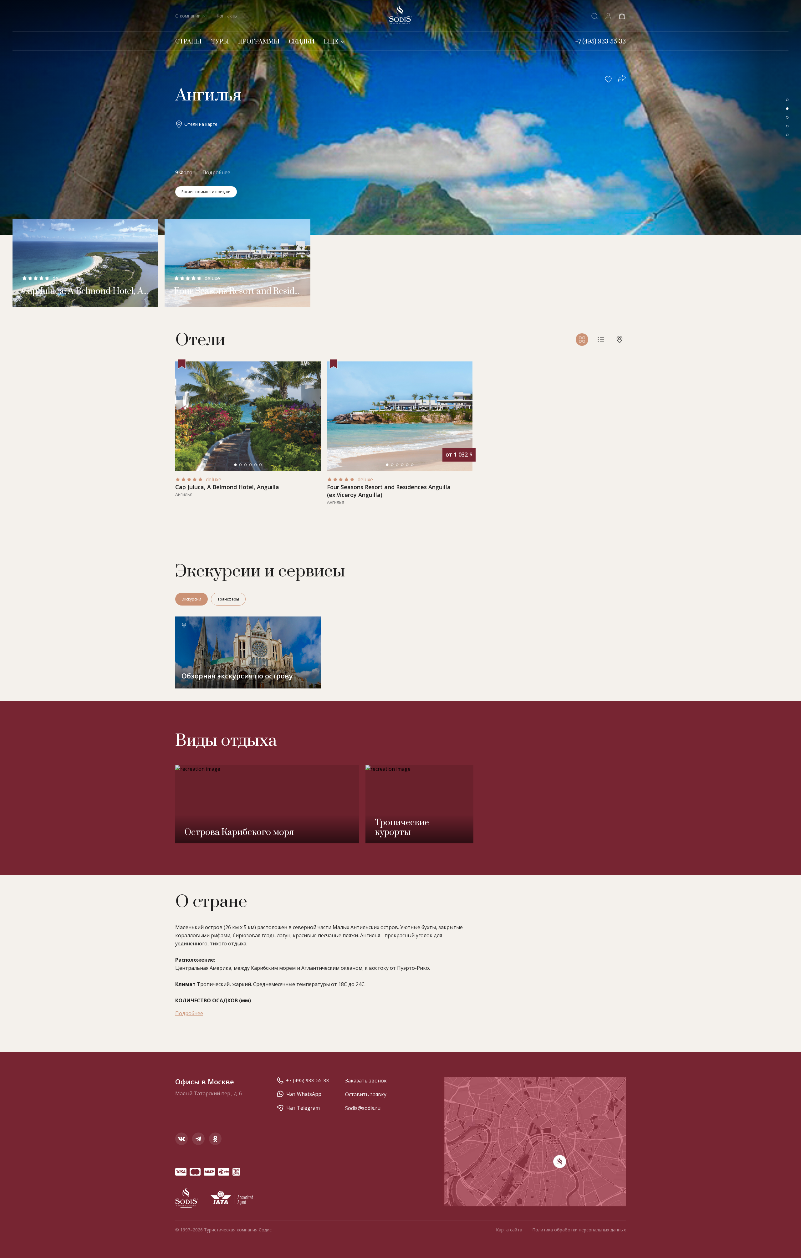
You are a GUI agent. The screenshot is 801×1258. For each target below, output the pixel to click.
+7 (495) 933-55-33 (307, 1080)
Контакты (227, 16)
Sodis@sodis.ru (362, 1108)
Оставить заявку (365, 1094)
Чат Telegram (303, 1107)
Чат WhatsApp (303, 1094)
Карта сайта (509, 1230)
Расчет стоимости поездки (206, 191)
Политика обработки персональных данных (579, 1230)
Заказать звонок (366, 1080)
